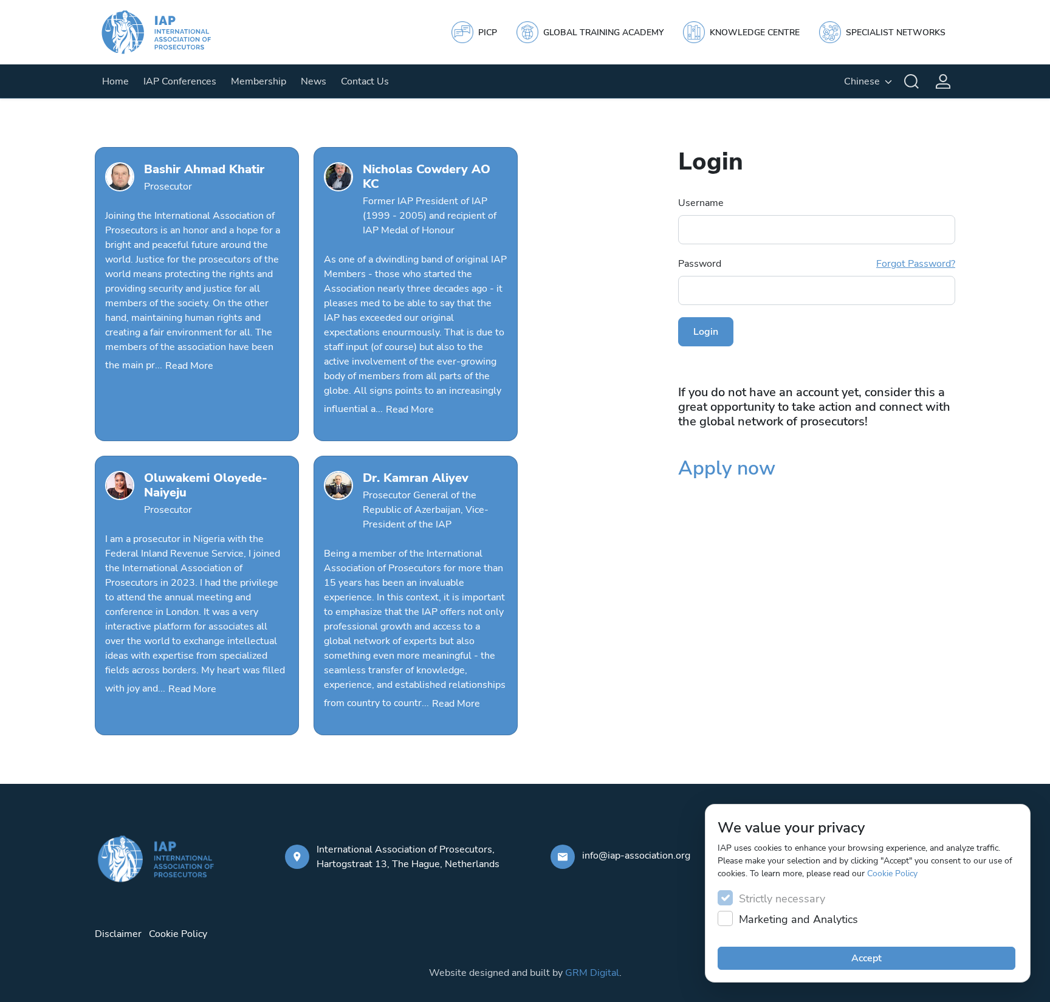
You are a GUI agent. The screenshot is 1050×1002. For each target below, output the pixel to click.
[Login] (943, 81)
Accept (866, 958)
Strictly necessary (782, 898)
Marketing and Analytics (798, 919)
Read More (189, 365)
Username (701, 203)
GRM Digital (592, 973)
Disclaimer (118, 934)
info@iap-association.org (636, 855)
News (313, 81)
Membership (258, 81)
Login (705, 331)
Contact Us (365, 81)
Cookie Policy (892, 873)
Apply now (726, 468)
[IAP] (168, 32)
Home (115, 81)
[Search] (911, 81)
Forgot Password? (915, 263)
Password (816, 263)
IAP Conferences (179, 81)
